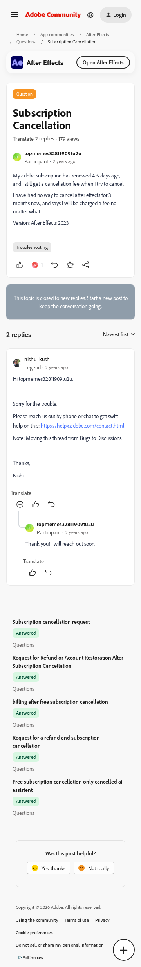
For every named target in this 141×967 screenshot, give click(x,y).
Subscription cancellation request (51, 621)
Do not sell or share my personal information (60, 945)
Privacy (102, 920)
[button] (14, 17)
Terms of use (77, 920)
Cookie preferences (34, 932)
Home (22, 34)
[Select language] (90, 15)
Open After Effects (103, 62)
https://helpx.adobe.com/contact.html (82, 425)
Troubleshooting (32, 247)
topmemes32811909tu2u (52, 153)
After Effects (97, 34)
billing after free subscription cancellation (60, 701)
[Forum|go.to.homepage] (53, 14)
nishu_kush (37, 359)
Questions (26, 41)
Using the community (37, 920)
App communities (57, 34)
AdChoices (33, 957)
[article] (70, 433)
